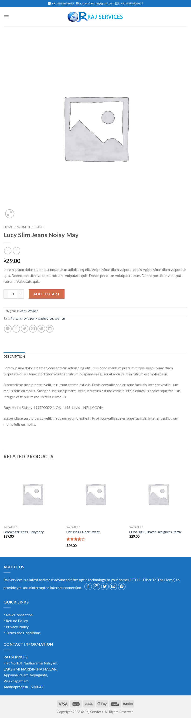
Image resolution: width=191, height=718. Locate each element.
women (60, 318)
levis (26, 318)
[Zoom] (9, 213)
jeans (18, 318)
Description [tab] (14, 356)
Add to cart (46, 294)
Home (8, 227)
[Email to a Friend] (33, 329)
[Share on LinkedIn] (50, 329)
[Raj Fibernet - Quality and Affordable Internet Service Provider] (95, 16)
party (33, 318)
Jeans (39, 227)
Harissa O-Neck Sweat (83, 532)
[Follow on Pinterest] (122, 586)
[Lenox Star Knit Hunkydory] (32, 494)
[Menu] (6, 16)
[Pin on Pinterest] (41, 329)
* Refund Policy (15, 620)
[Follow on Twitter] (105, 586)
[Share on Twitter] (24, 329)
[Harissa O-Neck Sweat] (95, 494)
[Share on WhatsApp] (8, 329)
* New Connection (18, 615)
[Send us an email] (113, 586)
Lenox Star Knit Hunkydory (23, 532)
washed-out (46, 318)
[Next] (187, 510)
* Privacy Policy (16, 626)
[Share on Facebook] (16, 329)
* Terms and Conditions (22, 632)
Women (23, 227)
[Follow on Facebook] (88, 586)
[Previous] (3, 510)
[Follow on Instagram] (96, 586)
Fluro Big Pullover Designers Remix (155, 532)
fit (12, 318)
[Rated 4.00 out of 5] (75, 539)
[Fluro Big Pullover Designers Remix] (158, 494)
